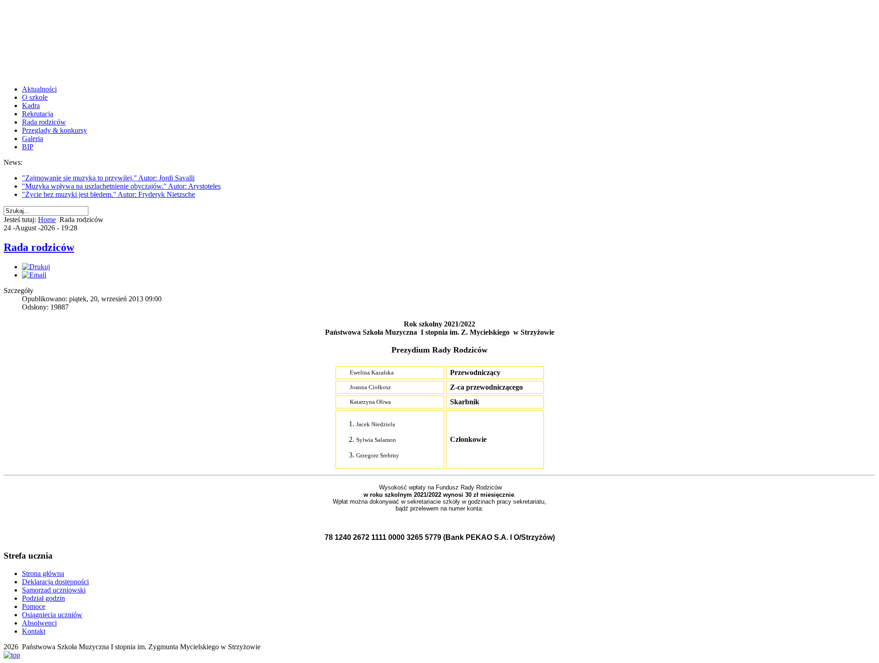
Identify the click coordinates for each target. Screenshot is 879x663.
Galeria (32, 138)
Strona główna (43, 573)
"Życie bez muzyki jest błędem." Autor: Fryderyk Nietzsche (108, 194)
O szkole (35, 97)
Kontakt (33, 631)
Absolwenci (39, 623)
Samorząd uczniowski (54, 590)
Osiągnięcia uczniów (52, 615)
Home (47, 219)
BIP (27, 147)
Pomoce (33, 606)
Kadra (31, 105)
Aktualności (39, 89)
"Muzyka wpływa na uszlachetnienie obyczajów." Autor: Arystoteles (121, 186)
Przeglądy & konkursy (54, 130)
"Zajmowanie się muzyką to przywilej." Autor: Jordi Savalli (108, 178)
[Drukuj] (36, 267)
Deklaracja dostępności (55, 582)
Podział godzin (43, 598)
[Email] (34, 275)
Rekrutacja (37, 114)
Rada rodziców (44, 122)
